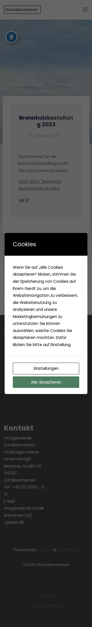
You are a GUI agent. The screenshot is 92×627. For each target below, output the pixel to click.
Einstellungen (46, 368)
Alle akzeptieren (46, 382)
